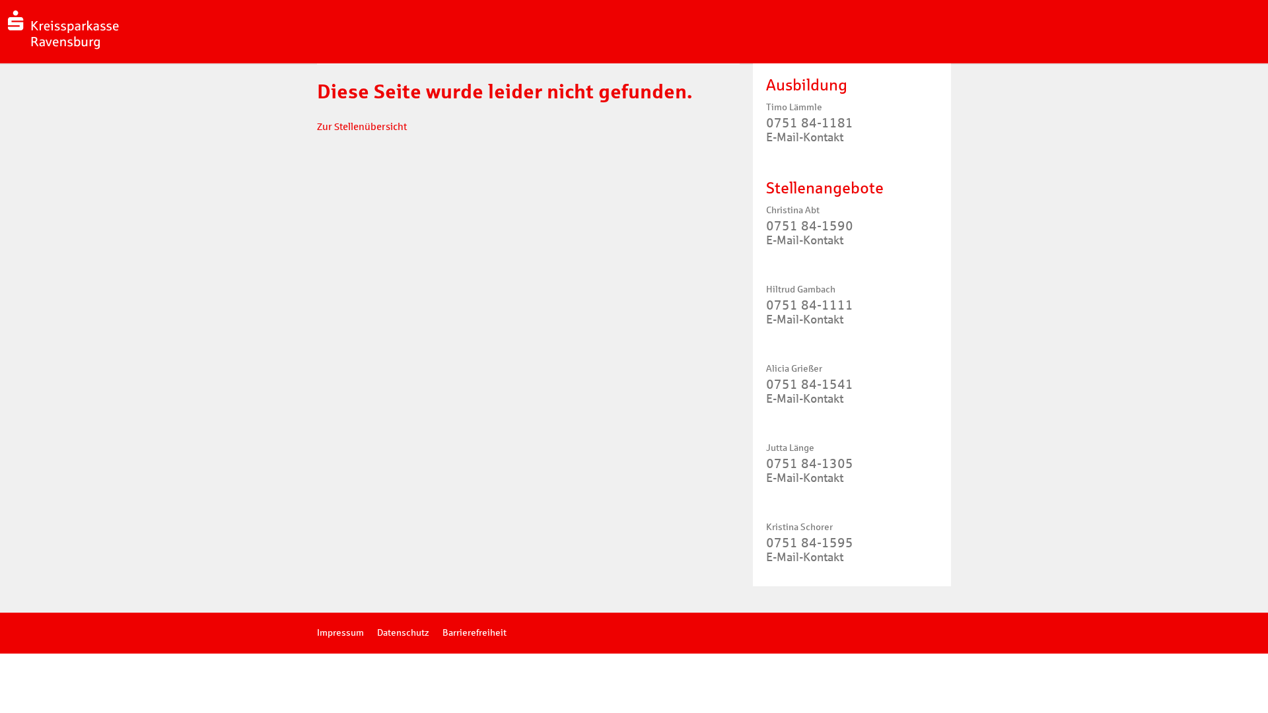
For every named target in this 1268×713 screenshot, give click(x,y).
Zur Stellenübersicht (362, 126)
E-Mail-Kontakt (804, 137)
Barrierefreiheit (474, 633)
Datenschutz (403, 633)
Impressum (340, 633)
